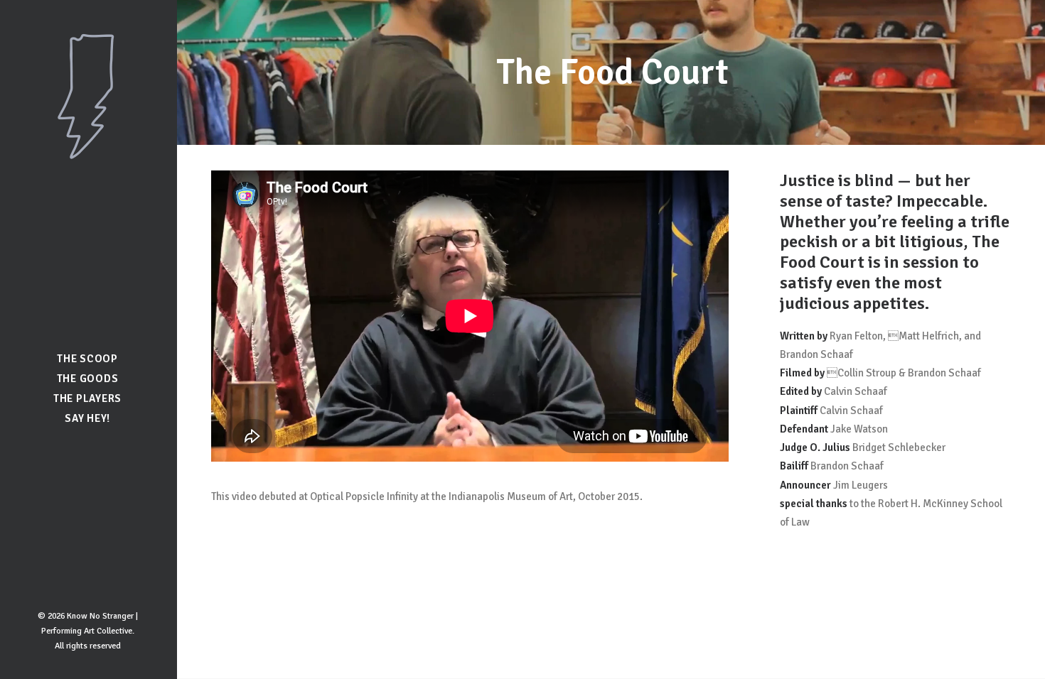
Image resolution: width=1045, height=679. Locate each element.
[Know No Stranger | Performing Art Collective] (87, 97)
